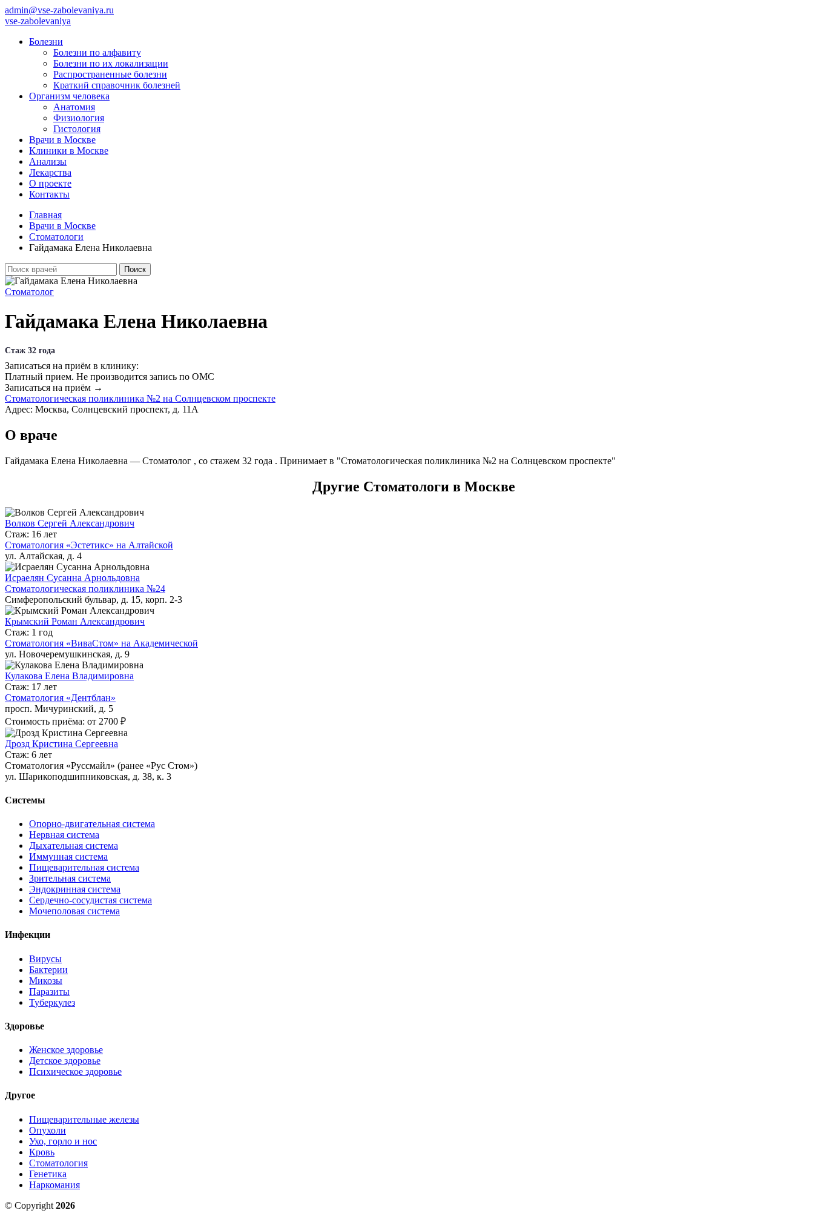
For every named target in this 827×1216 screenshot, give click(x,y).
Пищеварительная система (84, 867)
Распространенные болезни (110, 74)
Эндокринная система (74, 889)
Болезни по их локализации (110, 63)
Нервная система (64, 834)
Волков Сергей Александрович (69, 523)
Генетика (48, 1174)
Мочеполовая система (74, 911)
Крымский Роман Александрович (75, 621)
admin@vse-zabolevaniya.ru (59, 10)
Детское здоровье (64, 1060)
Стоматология (58, 1163)
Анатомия (74, 107)
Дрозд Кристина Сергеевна (61, 744)
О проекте (50, 183)
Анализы (48, 161)
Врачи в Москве (62, 140)
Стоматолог (29, 292)
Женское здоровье (66, 1050)
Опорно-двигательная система (92, 824)
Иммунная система (68, 856)
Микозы (45, 980)
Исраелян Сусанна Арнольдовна (72, 578)
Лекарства (50, 172)
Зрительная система (70, 878)
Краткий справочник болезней (116, 85)
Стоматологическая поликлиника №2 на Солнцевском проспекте (140, 398)
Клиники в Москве (68, 150)
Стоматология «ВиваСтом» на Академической (101, 643)
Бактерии (48, 970)
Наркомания (54, 1185)
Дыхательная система (73, 845)
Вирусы (45, 959)
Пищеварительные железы (84, 1119)
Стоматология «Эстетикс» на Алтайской (89, 545)
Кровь (41, 1152)
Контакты (49, 194)
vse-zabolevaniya (38, 21)
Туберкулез (52, 1002)
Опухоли (47, 1130)
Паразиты (49, 991)
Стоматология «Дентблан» (60, 698)
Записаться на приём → (54, 387)
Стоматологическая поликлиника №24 (85, 588)
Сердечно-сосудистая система (90, 900)
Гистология (76, 129)
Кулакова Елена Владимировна (69, 676)
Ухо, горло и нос (63, 1141)
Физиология (78, 118)
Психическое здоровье (75, 1071)
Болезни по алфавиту (97, 52)
